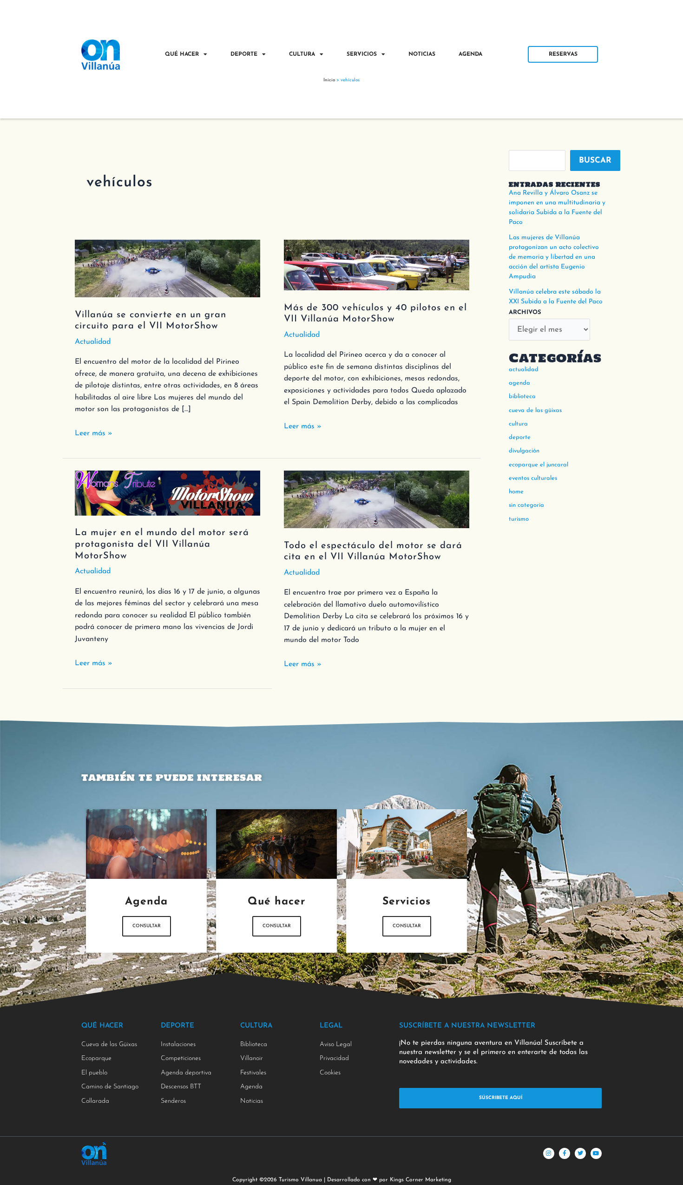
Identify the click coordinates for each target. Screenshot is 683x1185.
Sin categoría (526, 505)
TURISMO (519, 519)
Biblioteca (522, 396)
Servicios (362, 54)
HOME (516, 492)
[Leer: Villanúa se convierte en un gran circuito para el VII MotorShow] (167, 268)
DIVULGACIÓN (524, 451)
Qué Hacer (182, 54)
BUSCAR (595, 160)
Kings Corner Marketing (420, 1180)
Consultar (146, 926)
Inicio (329, 80)
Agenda (470, 54)
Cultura (302, 54)
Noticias (421, 54)
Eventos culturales (533, 478)
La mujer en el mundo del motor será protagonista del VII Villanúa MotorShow (162, 544)
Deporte (243, 54)
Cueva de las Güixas (535, 410)
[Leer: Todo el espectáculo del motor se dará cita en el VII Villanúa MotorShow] (376, 499)
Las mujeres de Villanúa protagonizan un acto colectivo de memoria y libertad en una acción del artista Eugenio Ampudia (554, 257)
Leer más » (93, 432)
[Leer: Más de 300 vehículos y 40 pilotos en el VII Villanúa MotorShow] (376, 264)
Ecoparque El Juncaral (538, 465)
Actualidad (93, 342)
